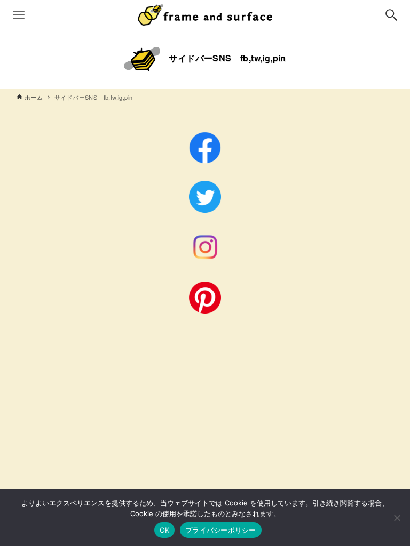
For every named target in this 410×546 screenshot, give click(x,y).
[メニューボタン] (18, 15)
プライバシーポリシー (220, 530)
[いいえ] (396, 517)
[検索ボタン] (391, 15)
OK (165, 530)
